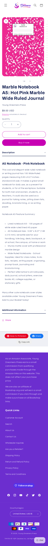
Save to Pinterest (18, 336)
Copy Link (25, 342)
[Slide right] (30, 81)
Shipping (5, 114)
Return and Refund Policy (17, 462)
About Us (9, 430)
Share (38, 336)
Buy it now (24, 143)
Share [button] (8, 320)
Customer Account (14, 418)
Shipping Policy (12, 456)
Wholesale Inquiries (14, 443)
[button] (6, 5)
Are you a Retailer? (14, 449)
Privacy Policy (11, 468)
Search (8, 424)
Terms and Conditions (15, 474)
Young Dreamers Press (27, 533)
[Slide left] (18, 81)
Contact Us (10, 437)
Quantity (6, 119)
